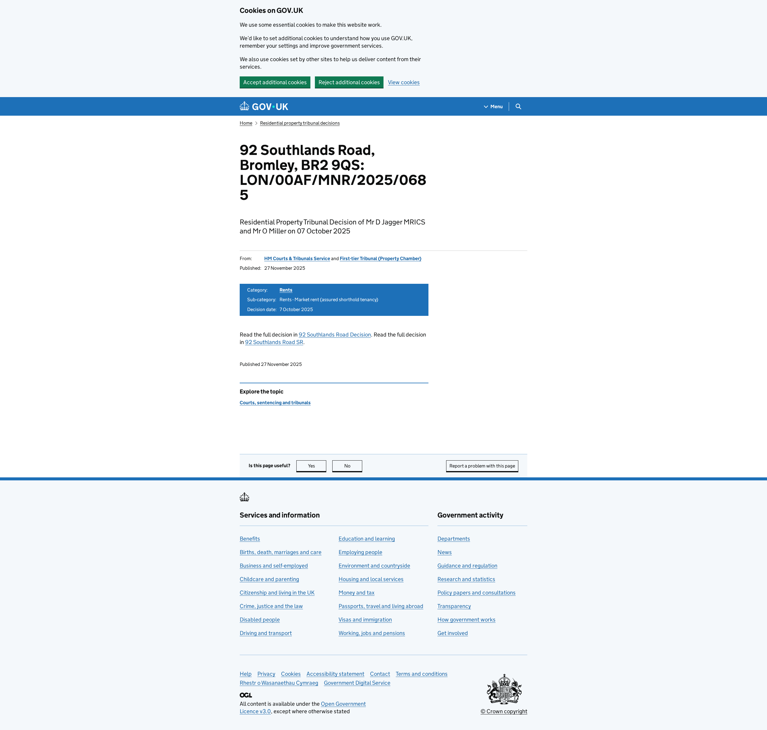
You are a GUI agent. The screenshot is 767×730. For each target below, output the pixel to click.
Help (246, 673)
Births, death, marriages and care (280, 552)
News (444, 552)
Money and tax (357, 592)
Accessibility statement (335, 673)
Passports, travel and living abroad (381, 606)
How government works (466, 619)
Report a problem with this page (482, 466)
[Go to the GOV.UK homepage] (264, 106)
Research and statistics (466, 579)
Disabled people (260, 619)
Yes (317, 466)
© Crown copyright (504, 711)
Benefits (250, 538)
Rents (286, 290)
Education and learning (367, 538)
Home (246, 123)
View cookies (404, 82)
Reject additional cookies (349, 82)
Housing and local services (371, 579)
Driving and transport (266, 633)
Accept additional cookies (275, 82)
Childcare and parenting (269, 579)
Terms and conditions (422, 673)
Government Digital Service (357, 682)
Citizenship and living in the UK (277, 592)
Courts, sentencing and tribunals (275, 402)
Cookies (291, 673)
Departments (453, 538)
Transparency (454, 606)
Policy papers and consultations (476, 592)
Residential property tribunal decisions (300, 123)
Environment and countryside (374, 565)
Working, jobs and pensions (372, 633)
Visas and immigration (365, 619)
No (353, 466)
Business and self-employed (274, 565)
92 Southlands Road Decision (335, 334)
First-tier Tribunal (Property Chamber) (380, 258)
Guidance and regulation (467, 565)
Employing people (360, 552)
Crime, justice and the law (271, 606)
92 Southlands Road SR (274, 342)
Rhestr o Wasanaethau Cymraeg (279, 682)
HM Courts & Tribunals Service (297, 258)
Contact (380, 673)
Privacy (266, 673)
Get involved (452, 633)
